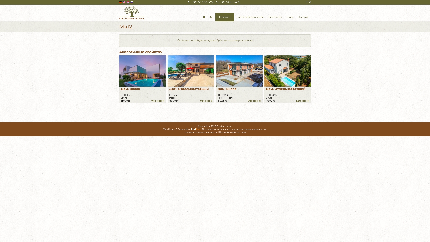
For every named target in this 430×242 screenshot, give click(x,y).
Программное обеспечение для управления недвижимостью (234, 129)
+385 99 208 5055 (202, 2)
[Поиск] (211, 17)
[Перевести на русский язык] (131, 1)
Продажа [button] (224, 17)
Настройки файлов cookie (232, 132)
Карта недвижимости (250, 17)
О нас (290, 17)
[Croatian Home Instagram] (309, 2)
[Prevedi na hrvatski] (128, 1)
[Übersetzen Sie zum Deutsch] (120, 1)
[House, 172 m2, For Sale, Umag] (287, 71)
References (275, 17)
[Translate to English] (124, 1)
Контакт (303, 17)
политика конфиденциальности (201, 132)
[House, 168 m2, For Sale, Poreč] (191, 71)
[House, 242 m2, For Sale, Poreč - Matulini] (239, 71)
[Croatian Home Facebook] (307, 2)
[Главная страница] (204, 17)
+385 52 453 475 (229, 2)
